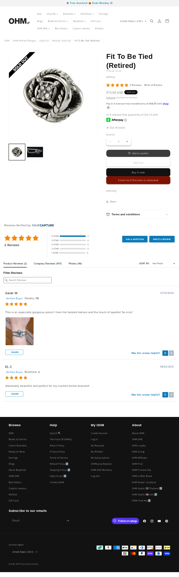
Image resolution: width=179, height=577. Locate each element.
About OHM (138, 433)
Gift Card (14, 500)
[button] (152, 21)
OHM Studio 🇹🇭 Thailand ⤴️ (147, 488)
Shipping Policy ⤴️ (60, 469)
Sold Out (44, 40)
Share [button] (113, 201)
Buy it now (138, 172)
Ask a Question (135, 239)
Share (15, 352)
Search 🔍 (55, 433)
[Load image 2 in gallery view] (35, 152)
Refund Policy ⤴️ (59, 463)
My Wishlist (97, 451)
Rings (12, 463)
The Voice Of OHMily (61, 439)
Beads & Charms (18, 439)
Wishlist (13, 494)
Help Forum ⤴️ (58, 476)
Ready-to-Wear (17, 451)
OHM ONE (14, 476)
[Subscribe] (67, 521)
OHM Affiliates (139, 457)
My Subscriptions (100, 457)
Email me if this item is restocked (138, 180)
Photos (75, 263)
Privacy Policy (57, 451)
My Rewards (97, 445)
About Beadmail (17, 469)
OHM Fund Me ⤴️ (141, 500)
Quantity (110, 134)
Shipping (110, 97)
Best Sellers (15, 482)
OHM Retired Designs (24, 40)
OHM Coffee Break (142, 476)
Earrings (13, 457)
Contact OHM (57, 482)
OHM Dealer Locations (144, 482)
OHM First (137, 463)
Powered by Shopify (29, 564)
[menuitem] (39, 13)
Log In (94, 439)
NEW (11, 433)
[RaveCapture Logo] (42, 225)
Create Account (99, 433)
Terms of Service (59, 457)
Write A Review (153, 85)
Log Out (95, 476)
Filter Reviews (12, 273)
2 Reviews (136, 85)
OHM (6, 40)
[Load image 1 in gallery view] (17, 152)
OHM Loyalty (139, 445)
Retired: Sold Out (61, 40)
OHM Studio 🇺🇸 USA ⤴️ (144, 494)
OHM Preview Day (141, 469)
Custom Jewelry (17, 488)
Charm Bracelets (18, 445)
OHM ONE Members (101, 469)
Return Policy (57, 445)
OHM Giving (138, 451)
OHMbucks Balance (101, 463)
